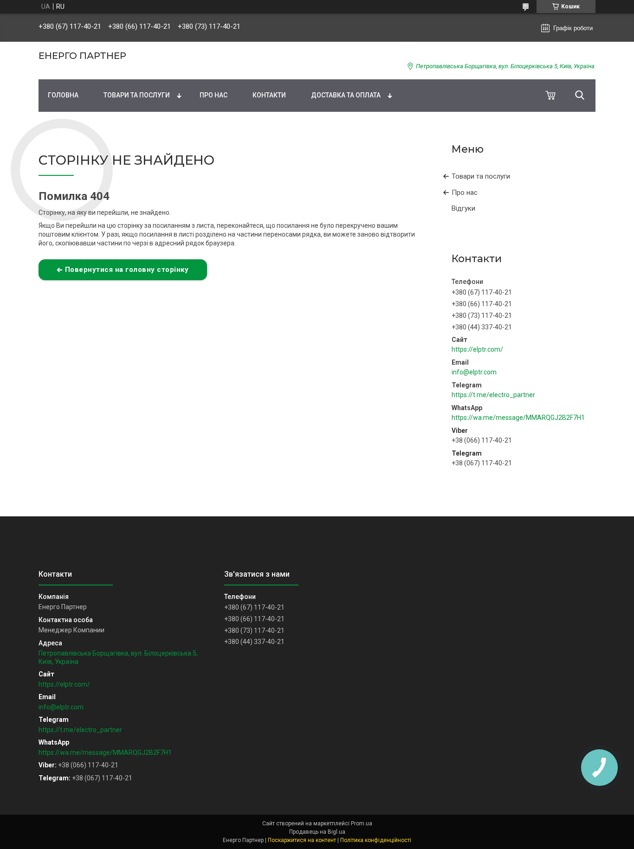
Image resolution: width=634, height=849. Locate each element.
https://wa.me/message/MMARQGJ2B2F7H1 (518, 417)
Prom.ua (361, 823)
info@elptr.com (474, 372)
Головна (63, 95)
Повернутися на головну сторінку (127, 269)
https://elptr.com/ (477, 349)
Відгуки (463, 208)
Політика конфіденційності (375, 840)
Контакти (269, 95)
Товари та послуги (137, 95)
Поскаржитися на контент (302, 840)
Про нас (213, 95)
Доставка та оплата (346, 95)
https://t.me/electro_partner (493, 395)
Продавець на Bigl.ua (317, 832)
